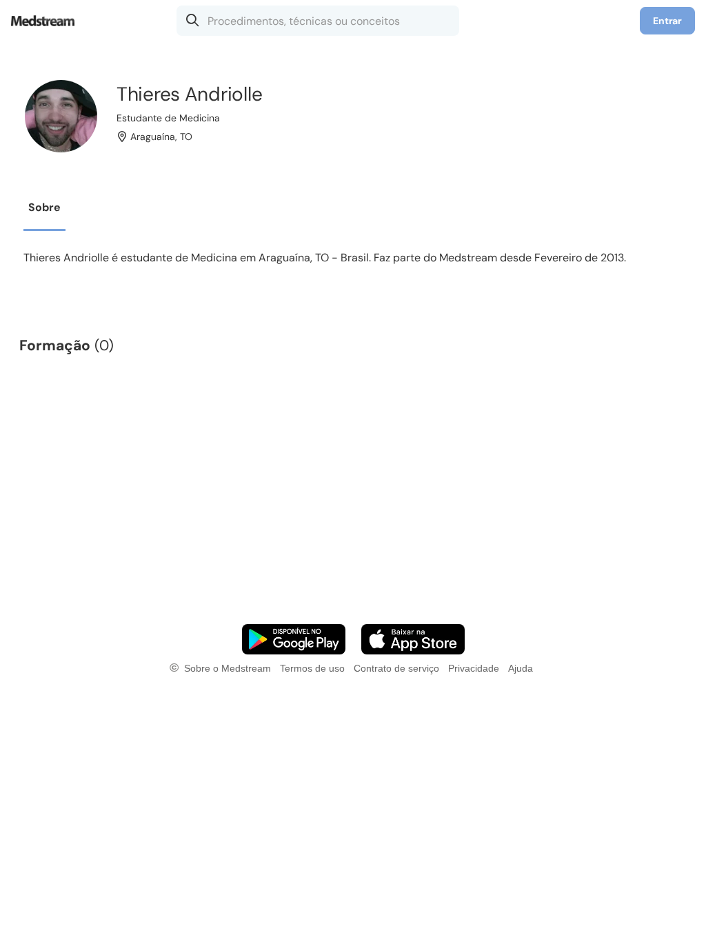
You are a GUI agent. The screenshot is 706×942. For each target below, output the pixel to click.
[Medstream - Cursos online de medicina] (47, 20)
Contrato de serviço (396, 668)
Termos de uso (312, 668)
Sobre (44, 207)
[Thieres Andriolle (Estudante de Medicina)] (61, 116)
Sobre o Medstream (227, 668)
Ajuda (520, 668)
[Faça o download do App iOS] (413, 639)
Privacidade (473, 668)
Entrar (667, 20)
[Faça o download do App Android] (293, 639)
